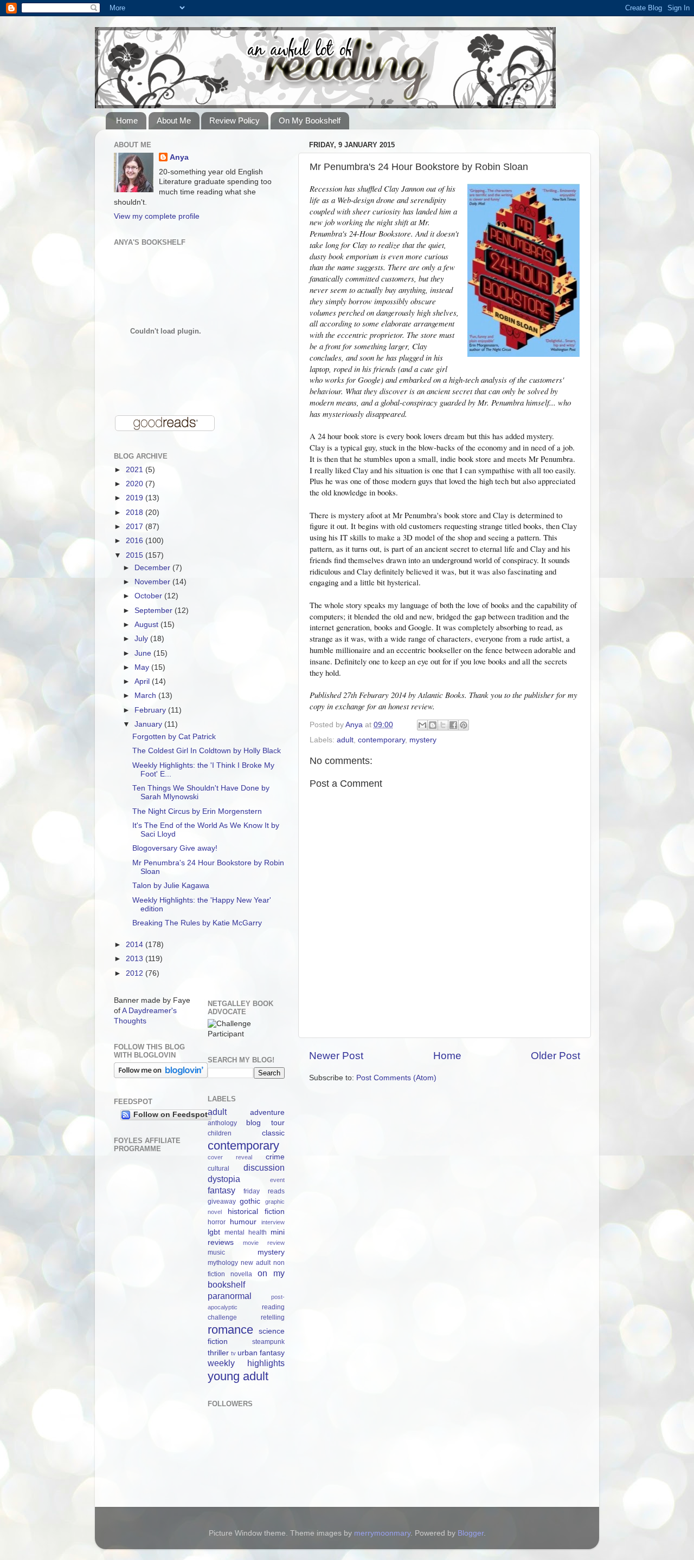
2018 (135, 512)
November (153, 582)
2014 (135, 945)
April (143, 681)
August (147, 625)
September (154, 610)
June (143, 653)
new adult (256, 1263)
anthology (222, 1123)
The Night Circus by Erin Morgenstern (197, 811)
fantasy (221, 1190)
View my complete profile (157, 216)
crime (275, 1157)
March (146, 695)
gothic (250, 1201)
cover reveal (230, 1157)
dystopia (224, 1179)
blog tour (265, 1123)
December (153, 568)
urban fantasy (261, 1353)
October (149, 596)
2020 (135, 484)
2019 (135, 498)
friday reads (264, 1191)
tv (233, 1353)
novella (241, 1274)
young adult (238, 1376)
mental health (245, 1232)
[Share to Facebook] (453, 725)
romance (230, 1329)
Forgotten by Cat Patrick (174, 737)
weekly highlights (246, 1363)
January (149, 724)
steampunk (268, 1342)
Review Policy (234, 120)
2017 (135, 527)
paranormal (230, 1296)
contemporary (381, 740)
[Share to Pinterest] (463, 725)
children (220, 1133)
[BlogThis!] (432, 725)
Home (127, 120)
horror (217, 1222)
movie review (264, 1242)
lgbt (214, 1232)
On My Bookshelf (309, 120)
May (142, 667)
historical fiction (256, 1211)
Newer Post (336, 1055)
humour (243, 1222)
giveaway (222, 1201)
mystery (422, 740)
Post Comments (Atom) (396, 1078)
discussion (264, 1167)
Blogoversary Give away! (174, 848)
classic (273, 1133)
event (277, 1180)
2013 (135, 959)
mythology (223, 1263)
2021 (135, 470)
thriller (218, 1353)
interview (273, 1222)
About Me (174, 120)
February (151, 710)
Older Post (555, 1055)
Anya (179, 157)
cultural (218, 1168)
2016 (135, 541)
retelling (273, 1317)
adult (345, 740)
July (142, 639)
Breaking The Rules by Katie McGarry (197, 923)
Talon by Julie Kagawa (170, 886)
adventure (267, 1112)
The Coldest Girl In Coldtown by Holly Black (206, 751)
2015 (135, 555)
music (216, 1252)
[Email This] (422, 725)
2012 (135, 973)
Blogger (471, 1533)
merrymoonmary (382, 1533)
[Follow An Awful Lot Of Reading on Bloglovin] (161, 1076)
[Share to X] (443, 725)
